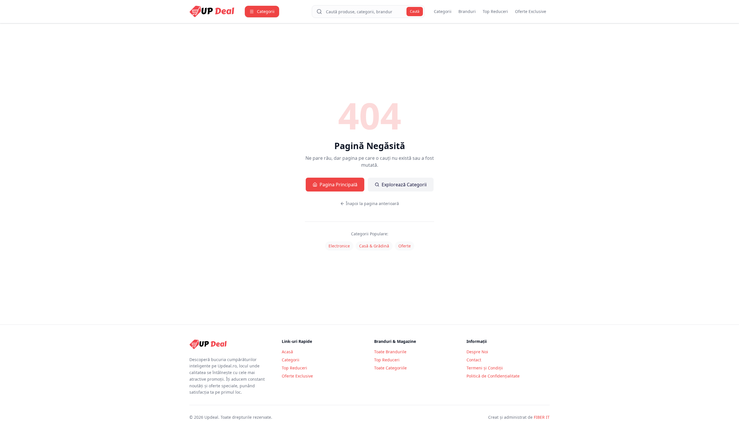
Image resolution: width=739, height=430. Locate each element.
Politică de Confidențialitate (493, 376)
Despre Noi (477, 351)
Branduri (467, 11)
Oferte (404, 246)
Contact (473, 360)
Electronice (339, 246)
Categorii (442, 11)
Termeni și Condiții (484, 368)
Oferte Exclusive (530, 11)
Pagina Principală (338, 184)
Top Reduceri (495, 11)
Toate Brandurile (390, 351)
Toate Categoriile (390, 368)
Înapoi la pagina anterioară (372, 203)
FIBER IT (542, 417)
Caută (414, 11)
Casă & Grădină (374, 246)
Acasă (287, 351)
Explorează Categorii (404, 184)
